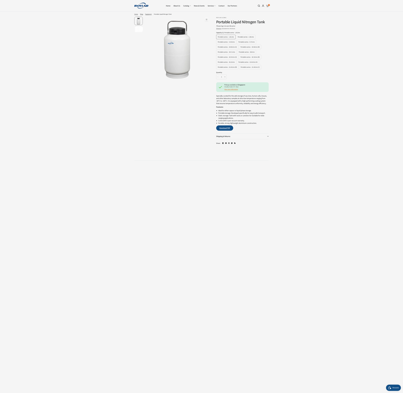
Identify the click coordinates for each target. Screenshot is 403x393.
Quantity (219, 72)
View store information (231, 89)
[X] (226, 143)
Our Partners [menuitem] (232, 6)
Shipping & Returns (223, 136)
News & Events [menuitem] (199, 6)
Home (136, 14)
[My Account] (263, 6)
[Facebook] (223, 143)
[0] (267, 6)
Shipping (218, 28)
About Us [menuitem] (176, 6)
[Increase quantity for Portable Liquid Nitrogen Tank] (225, 77)
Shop (141, 14)
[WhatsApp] (232, 143)
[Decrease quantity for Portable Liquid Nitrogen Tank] (218, 77)
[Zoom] (206, 19)
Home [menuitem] (168, 6)
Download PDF (224, 128)
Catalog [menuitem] (186, 6)
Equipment (148, 14)
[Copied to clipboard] (235, 143)
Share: (218, 143)
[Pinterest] (229, 143)
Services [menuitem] (211, 6)
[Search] (259, 6)
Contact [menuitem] (221, 6)
